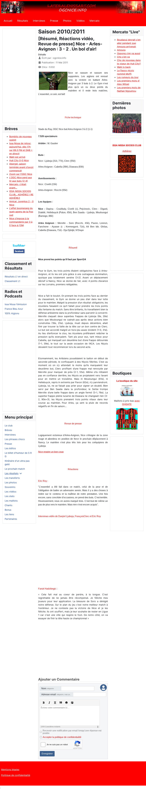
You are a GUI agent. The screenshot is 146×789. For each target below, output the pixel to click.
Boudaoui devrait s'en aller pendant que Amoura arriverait (128, 43)
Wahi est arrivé (17, 157)
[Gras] (43, 702)
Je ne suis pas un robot (57, 744)
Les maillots (11, 500)
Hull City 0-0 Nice (19, 160)
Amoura (121, 50)
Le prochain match (15, 468)
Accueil (8, 20)
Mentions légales (10, 769)
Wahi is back (124, 67)
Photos (67, 20)
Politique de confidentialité (15, 775)
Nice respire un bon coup (51, 452)
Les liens (9, 514)
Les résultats (11, 473)
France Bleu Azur (14, 308)
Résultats (22, 20)
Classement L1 (12, 281)
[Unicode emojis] (72, 702)
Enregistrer (47, 753)
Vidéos (80, 20)
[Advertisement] (19, 77)
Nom (47, 688)
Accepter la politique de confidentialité (62, 737)
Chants (8, 505)
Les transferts (12, 477)
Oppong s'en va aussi (128, 53)
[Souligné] (55, 702)
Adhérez (126, 151)
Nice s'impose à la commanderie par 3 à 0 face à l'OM (20, 222)
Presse (54, 20)
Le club (9, 425)
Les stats (9, 496)
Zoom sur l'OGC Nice (20, 174)
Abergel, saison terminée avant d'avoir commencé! (21, 167)
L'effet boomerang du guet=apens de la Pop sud (21, 211)
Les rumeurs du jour (127, 77)
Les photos (11, 482)
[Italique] (49, 702)
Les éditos (10, 448)
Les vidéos (10, 491)
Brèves (8, 430)
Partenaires (11, 518)
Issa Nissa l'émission (16, 304)
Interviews (39, 20)
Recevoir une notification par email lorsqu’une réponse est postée (72, 731)
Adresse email (57, 694)
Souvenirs (10, 487)
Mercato (95, 20)
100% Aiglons (12, 313)
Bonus (8, 509)
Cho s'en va (123, 56)
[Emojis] (66, 702)
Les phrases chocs (15, 439)
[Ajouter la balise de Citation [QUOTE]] (60, 702)
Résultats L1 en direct (16, 276)
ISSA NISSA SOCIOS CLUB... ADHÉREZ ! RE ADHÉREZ (21, 194)
